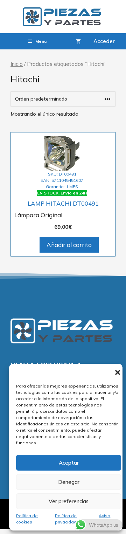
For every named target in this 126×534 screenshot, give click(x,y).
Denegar (68, 482)
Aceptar (69, 462)
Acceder (104, 41)
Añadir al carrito (69, 244)
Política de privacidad (66, 519)
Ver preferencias (69, 501)
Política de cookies (27, 519)
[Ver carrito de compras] (78, 41)
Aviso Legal (105, 519)
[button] (117, 372)
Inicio (16, 63)
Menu (41, 41)
